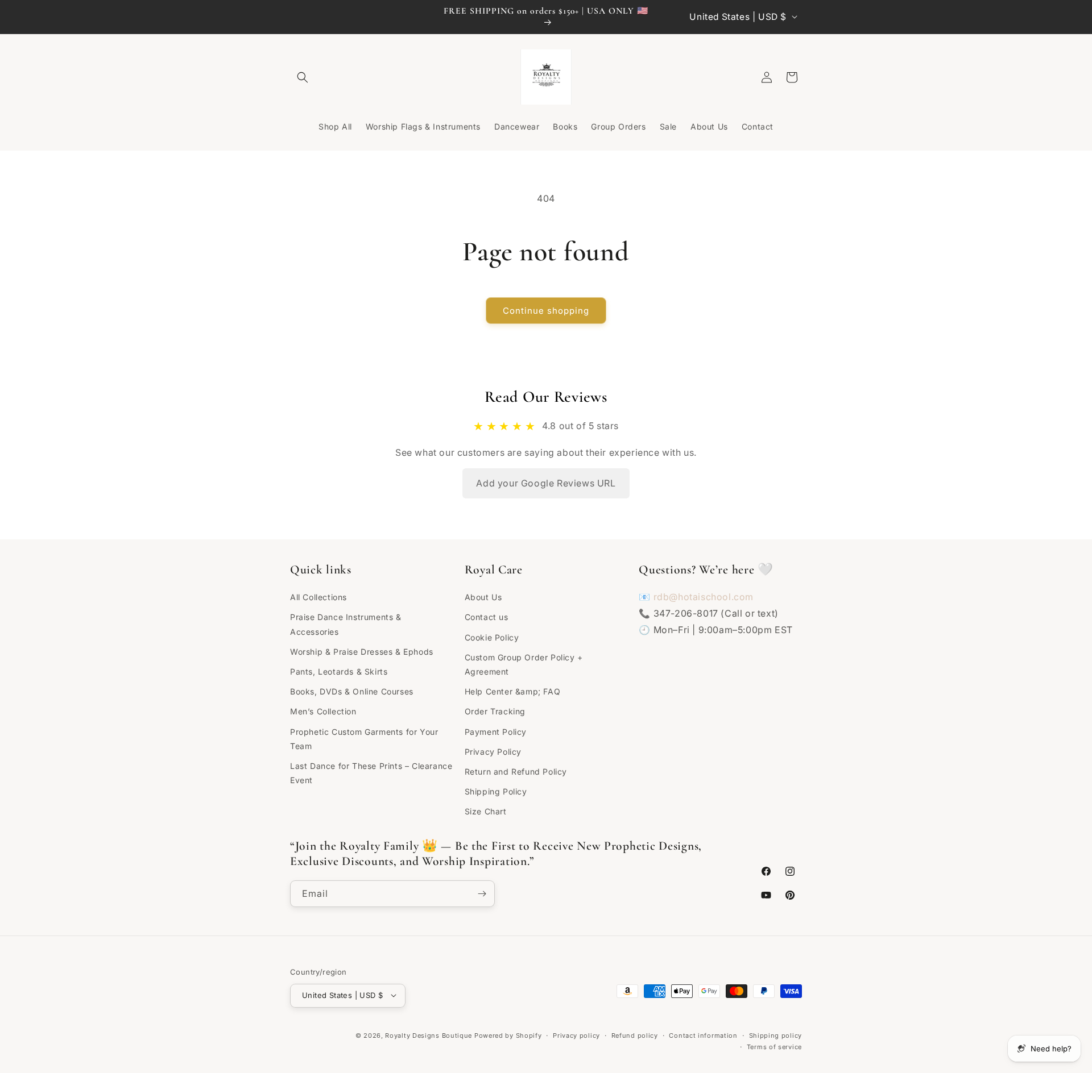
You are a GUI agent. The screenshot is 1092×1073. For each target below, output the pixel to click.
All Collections (318, 597)
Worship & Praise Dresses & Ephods (361, 651)
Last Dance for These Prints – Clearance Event (371, 772)
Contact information (703, 1035)
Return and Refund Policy (516, 771)
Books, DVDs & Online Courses (351, 691)
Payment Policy (496, 731)
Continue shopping (546, 310)
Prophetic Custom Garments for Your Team (364, 738)
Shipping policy (776, 1035)
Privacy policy (576, 1035)
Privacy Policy (493, 751)
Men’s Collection (323, 711)
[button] (302, 77)
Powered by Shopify (508, 1035)
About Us (483, 597)
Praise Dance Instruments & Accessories (346, 624)
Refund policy (634, 1035)
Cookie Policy (492, 637)
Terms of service (774, 1046)
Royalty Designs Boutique (428, 1035)
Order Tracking (495, 711)
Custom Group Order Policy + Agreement (524, 664)
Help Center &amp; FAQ (513, 691)
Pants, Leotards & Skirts (338, 671)
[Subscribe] (481, 893)
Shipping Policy (496, 791)
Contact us (486, 617)
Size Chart (486, 811)
